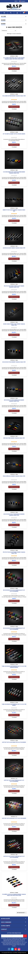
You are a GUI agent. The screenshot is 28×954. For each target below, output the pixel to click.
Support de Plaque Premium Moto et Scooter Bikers (14, 781)
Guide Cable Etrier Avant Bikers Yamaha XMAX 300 (14, 324)
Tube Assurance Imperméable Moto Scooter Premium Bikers (14, 666)
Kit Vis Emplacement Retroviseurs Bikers (14, 134)
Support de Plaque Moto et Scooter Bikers (14, 818)
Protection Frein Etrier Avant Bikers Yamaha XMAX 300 (14, 286)
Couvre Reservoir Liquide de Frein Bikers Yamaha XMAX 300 (14, 172)
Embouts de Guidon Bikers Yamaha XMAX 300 (14, 210)
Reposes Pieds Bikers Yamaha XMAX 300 (14, 438)
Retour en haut (21, 912)
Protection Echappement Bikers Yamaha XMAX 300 (14, 552)
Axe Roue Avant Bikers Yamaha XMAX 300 (14, 248)
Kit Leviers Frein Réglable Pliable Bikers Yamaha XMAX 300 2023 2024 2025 (14, 58)
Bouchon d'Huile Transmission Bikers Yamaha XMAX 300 (14, 514)
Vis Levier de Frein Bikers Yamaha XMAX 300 (14, 96)
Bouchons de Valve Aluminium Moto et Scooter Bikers (14, 590)
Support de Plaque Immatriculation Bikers (14, 742)
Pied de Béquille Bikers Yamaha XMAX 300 (14, 476)
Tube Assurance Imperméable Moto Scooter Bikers (14, 704)
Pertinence (9, 31)
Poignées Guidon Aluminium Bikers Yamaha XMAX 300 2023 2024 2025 (14, 895)
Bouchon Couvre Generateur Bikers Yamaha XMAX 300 (14, 400)
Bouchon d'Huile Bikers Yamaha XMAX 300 (14, 362)
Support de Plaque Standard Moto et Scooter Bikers (14, 857)
